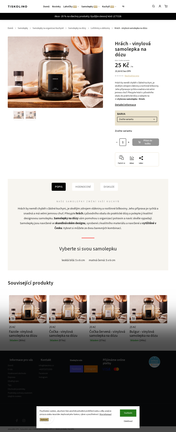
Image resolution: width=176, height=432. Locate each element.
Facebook (43, 373)
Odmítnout (128, 421)
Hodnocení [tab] (83, 187)
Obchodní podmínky (16, 389)
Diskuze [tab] (109, 187)
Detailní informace (125, 105)
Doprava (11, 377)
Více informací (105, 414)
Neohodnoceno (132, 76)
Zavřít (150, 165)
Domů (10, 365)
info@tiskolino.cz (46, 365)
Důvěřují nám (13, 381)
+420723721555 (45, 369)
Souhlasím (128, 413)
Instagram (43, 377)
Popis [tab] (58, 187)
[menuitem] (47, 6)
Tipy (9, 385)
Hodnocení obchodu (17, 373)
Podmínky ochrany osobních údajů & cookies (20, 394)
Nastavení (44, 419)
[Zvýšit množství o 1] (128, 142)
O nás (10, 369)
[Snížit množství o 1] (117, 142)
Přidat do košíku (147, 142)
